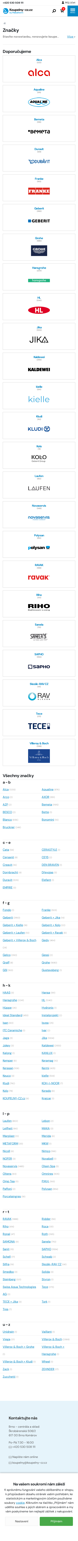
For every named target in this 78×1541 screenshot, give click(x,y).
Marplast (9, 1136)
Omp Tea (9, 1181)
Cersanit (8, 857)
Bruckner (9, 827)
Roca (45, 1226)
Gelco (7, 955)
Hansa (46, 992)
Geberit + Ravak (52, 932)
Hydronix (48, 1008)
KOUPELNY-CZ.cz (14, 1098)
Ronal (6, 1234)
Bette (45, 812)
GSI (5, 970)
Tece (45, 1287)
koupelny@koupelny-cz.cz (29, 1463)
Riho (6, 1226)
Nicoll (6, 1151)
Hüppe (7, 1008)
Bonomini (48, 820)
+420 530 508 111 (23, 1447)
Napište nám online (25, 1457)
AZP (5, 804)
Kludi (6, 1083)
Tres (5, 1309)
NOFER (7, 1158)
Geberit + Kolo (51, 925)
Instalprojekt (50, 1015)
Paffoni (7, 1189)
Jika (44, 1038)
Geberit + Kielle (13, 925)
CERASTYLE (49, 850)
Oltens (7, 1174)
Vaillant (47, 1332)
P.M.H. (45, 1181)
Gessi (45, 955)
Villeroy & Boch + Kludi (18, 1361)
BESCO (7, 812)
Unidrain (8, 1332)
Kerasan (8, 1068)
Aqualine (48, 789)
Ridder (46, 1219)
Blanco (7, 820)
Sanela (46, 1241)
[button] (54, 11)
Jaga (6, 1038)
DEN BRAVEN (50, 865)
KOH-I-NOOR (50, 1083)
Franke (46, 910)
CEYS (45, 857)
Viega (6, 1339)
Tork (44, 1302)
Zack (6, 1369)
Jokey (6, 1045)
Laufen (7, 1121)
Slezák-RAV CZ (51, 1264)
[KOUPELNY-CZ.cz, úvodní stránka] (17, 11)
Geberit (8, 917)
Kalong (7, 1053)
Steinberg (9, 1279)
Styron (46, 1279)
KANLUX (47, 1053)
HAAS (6, 992)
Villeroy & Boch (52, 1339)
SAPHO (46, 1249)
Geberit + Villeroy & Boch (19, 940)
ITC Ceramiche (12, 1030)
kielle (45, 1076)
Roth (45, 1234)
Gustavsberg (50, 970)
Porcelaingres (12, 1196)
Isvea (45, 1023)
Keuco (7, 1076)
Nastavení (21, 1521)
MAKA (46, 1128)
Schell (7, 1257)
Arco (6, 797)
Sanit (6, 1249)
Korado (46, 1091)
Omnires (47, 1174)
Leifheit (8, 1128)
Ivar (44, 1030)
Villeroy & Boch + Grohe (18, 1347)
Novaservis (10, 1166)
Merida (46, 1136)
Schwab (47, 1257)
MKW (45, 1143)
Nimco (46, 1151)
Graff (6, 962)
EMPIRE (8, 887)
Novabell (47, 1158)
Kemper (8, 1060)
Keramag (47, 1060)
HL (43, 1000)
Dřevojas (47, 872)
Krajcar (46, 1098)
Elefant (46, 880)
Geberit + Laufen (14, 932)
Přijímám (56, 1521)
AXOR (45, 797)
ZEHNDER (48, 1369)
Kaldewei (48, 1045)
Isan (5, 1023)
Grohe (46, 962)
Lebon (46, 1121)
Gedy (45, 940)
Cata (6, 850)
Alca (6, 789)
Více (70, 37)
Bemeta (47, 804)
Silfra (6, 1264)
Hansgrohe (10, 1000)
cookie (20, 1503)
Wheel (46, 1361)
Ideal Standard (12, 1015)
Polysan (47, 1189)
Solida (46, 1272)
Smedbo (8, 1272)
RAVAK (7, 1219)
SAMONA (9, 1241)
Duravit (7, 880)
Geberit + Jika (51, 917)
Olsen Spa (48, 1166)
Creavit (7, 865)
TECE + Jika (10, 1302)
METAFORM (10, 1143)
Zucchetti (9, 1377)
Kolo (5, 1091)
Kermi (45, 1068)
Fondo (7, 910)
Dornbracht (10, 872)
